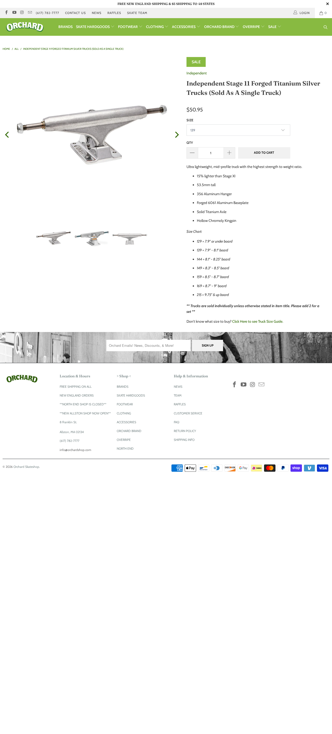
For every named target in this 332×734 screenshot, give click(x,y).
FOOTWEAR (128, 26)
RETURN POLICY (185, 431)
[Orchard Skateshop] (29, 27)
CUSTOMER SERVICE (188, 413)
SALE (272, 26)
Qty (189, 142)
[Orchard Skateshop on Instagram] (22, 13)
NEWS (96, 13)
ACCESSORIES (184, 26)
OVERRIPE (252, 26)
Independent (196, 73)
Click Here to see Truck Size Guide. (257, 321)
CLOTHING (155, 26)
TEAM (178, 395)
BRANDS (65, 26)
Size (189, 120)
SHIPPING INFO (184, 440)
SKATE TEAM (137, 13)
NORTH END (125, 448)
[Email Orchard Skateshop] (29, 13)
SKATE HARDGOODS (93, 26)
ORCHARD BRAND (219, 26)
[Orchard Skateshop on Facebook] (6, 13)
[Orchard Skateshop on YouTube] (14, 13)
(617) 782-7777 (47, 13)
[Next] (176, 135)
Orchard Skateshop (26, 467)
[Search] (325, 28)
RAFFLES (114, 13)
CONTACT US (75, 13)
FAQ (176, 422)
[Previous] (7, 135)
